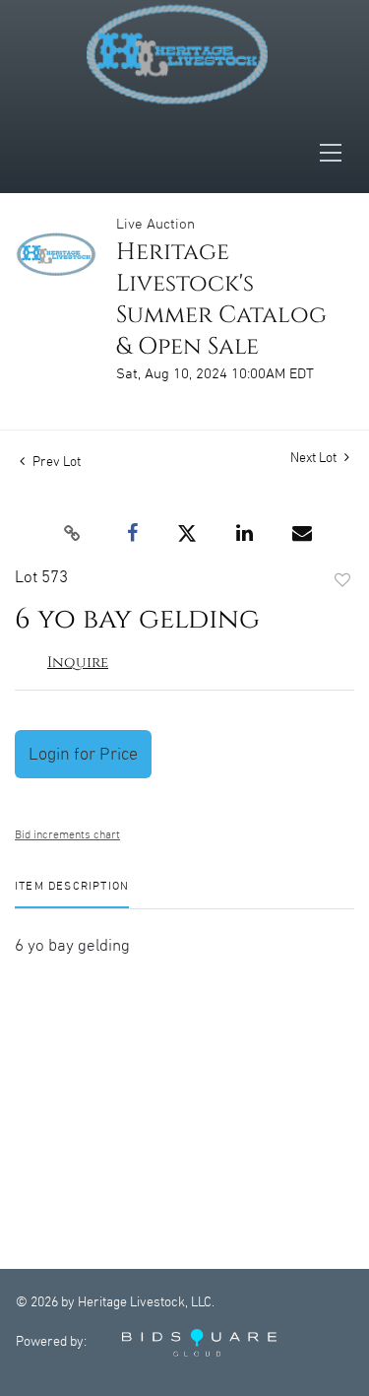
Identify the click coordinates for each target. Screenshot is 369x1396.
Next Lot (314, 458)
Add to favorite (342, 581)
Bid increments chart (67, 835)
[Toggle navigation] (336, 152)
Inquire (77, 662)
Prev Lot (55, 462)
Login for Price (83, 754)
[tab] (72, 894)
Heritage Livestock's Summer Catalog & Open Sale (221, 299)
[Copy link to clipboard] (73, 534)
